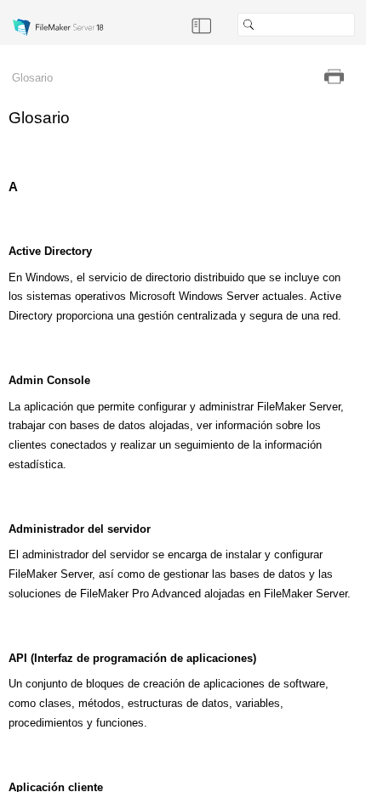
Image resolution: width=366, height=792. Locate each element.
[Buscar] (361, 24)
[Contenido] (202, 24)
